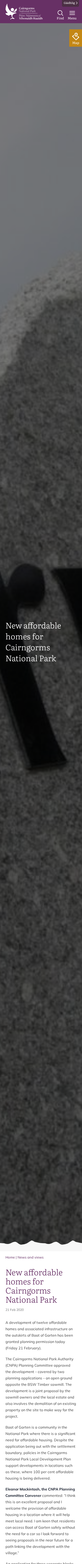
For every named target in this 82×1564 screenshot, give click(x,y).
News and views (31, 1257)
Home (10, 1257)
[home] (24, 12)
